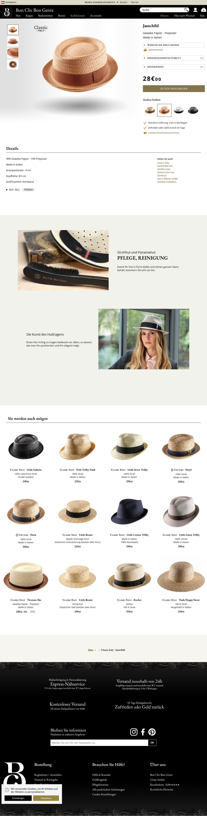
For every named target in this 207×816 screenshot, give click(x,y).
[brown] (164, 110)
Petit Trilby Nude (77, 469)
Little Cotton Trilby (129, 534)
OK (152, 742)
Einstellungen (18, 798)
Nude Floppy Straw (181, 600)
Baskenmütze (45, 15)
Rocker (129, 600)
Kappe (29, 15)
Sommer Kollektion (166, 181)
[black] (193, 110)
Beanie (61, 15)
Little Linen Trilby (181, 534)
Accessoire (96, 15)
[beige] (150, 110)
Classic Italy (163, 162)
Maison (164, 15)
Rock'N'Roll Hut (165, 166)
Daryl (183, 469)
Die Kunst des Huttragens (45, 334)
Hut (18, 15)
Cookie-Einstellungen (104, 794)
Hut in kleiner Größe (167, 178)
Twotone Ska (26, 600)
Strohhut (161, 175)
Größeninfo (155, 49)
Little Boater (78, 534)
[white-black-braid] (179, 110)
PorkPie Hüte (163, 169)
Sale (202, 15)
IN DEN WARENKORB (173, 88)
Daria (27, 534)
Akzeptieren (46, 798)
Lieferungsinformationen (163, 132)
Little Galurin (26, 469)
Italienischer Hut (165, 172)
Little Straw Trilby (129, 469)
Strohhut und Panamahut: (142, 255)
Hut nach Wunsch (184, 15)
